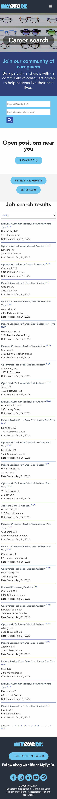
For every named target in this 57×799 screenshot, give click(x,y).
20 (46, 725)
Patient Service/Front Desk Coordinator (22, 283)
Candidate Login (42, 788)
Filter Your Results (28, 180)
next (3, 728)
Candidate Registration (18, 788)
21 (51, 725)
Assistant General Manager (15, 505)
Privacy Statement (16, 791)
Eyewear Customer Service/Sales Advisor (23, 346)
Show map (27, 160)
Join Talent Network (28, 756)
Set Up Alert (28, 189)
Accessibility (34, 791)
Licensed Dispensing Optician (17, 587)
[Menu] (50, 6)
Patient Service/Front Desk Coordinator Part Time (28, 324)
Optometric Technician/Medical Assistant (23, 246)
